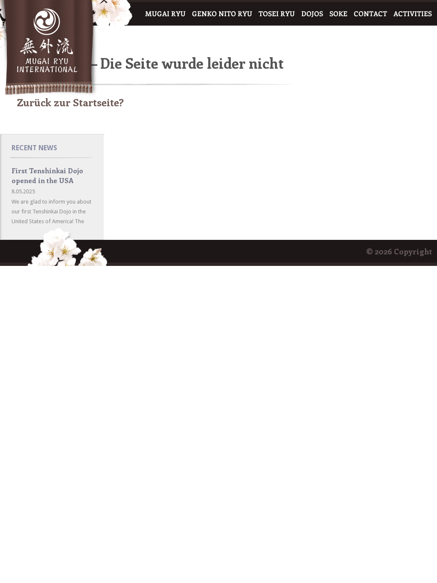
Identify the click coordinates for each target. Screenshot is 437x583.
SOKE (338, 14)
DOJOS (312, 14)
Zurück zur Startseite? (70, 102)
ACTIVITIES (412, 14)
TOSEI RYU (277, 14)
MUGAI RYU (165, 14)
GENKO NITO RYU (222, 14)
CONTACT (370, 14)
